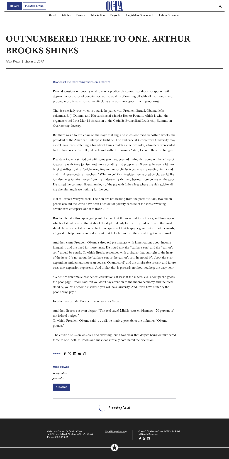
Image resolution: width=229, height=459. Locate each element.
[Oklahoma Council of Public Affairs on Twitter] (144, 438)
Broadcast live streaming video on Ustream (81, 82)
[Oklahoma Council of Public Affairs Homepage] (114, 6)
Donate (14, 6)
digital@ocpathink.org (116, 431)
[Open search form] (220, 6)
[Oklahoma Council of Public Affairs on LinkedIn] (148, 438)
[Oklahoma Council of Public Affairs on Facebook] (139, 438)
